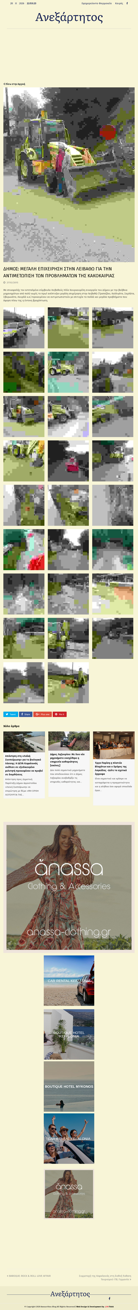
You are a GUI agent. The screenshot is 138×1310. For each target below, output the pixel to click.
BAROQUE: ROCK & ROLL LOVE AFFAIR (30, 1275)
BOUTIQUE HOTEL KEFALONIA (69, 1034)
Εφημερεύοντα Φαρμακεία (97, 3)
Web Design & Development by (95, 1307)
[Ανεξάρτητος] (69, 17)
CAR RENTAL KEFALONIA (69, 981)
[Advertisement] (69, 55)
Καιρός (119, 3)
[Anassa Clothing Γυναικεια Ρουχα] (69, 952)
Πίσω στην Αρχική (15, 84)
